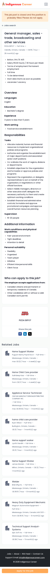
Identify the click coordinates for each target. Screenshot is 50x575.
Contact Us (38, 554)
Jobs (9, 554)
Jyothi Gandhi (17, 443)
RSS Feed (26, 554)
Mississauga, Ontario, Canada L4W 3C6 (28, 512)
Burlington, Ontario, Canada (23, 426)
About (16, 554)
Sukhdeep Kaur (18, 375)
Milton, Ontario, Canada (21, 467)
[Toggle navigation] (46, 4)
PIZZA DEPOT (9, 46)
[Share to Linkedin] (25, 334)
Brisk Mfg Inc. (17, 485)
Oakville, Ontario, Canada (14, 50)
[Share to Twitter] (30, 334)
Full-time (20, 46)
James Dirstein (18, 464)
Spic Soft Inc (17, 532)
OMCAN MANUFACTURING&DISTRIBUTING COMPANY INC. (28, 397)
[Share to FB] (20, 334)
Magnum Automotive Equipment (25, 505)
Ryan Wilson (17, 423)
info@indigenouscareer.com (32, 557)
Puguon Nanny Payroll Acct (23, 355)
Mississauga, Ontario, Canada (24, 358)
